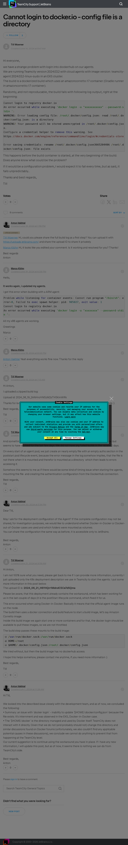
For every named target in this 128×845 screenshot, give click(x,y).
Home (12, 4)
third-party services (42, 429)
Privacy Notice (57, 427)
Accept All (52, 438)
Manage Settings (73, 438)
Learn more (70, 417)
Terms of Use (81, 427)
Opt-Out (86, 432)
